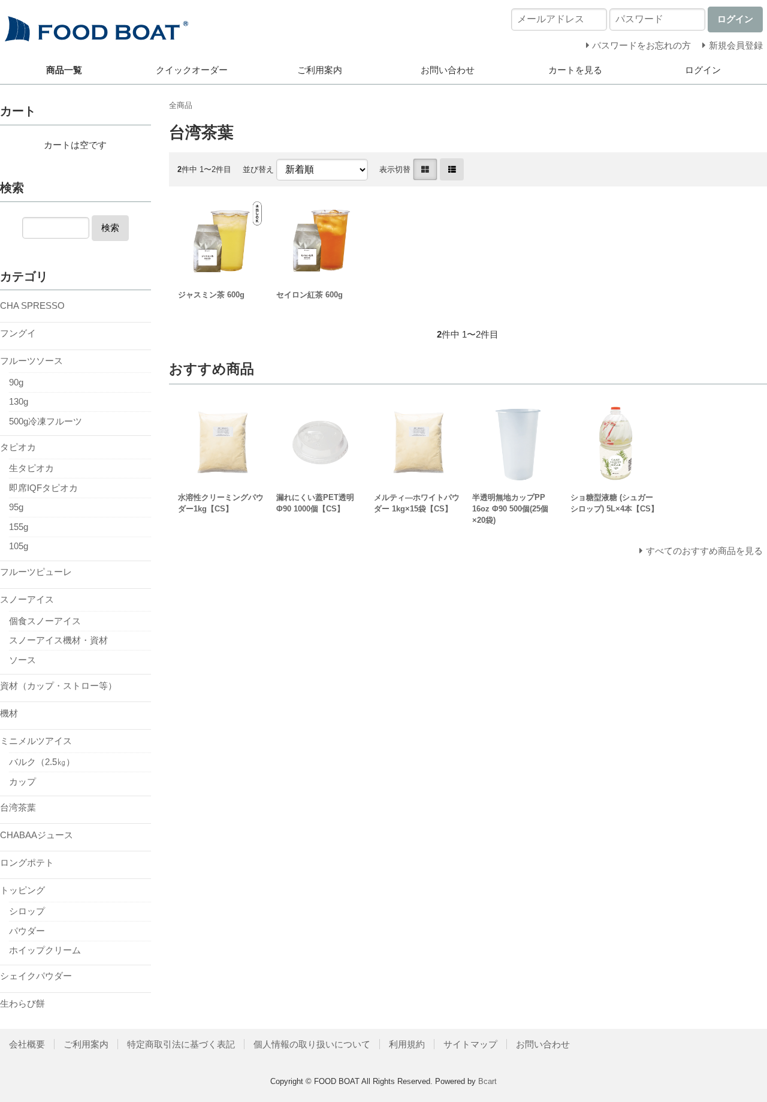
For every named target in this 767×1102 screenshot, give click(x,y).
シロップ (27, 911)
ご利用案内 (319, 70)
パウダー (27, 931)
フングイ (18, 333)
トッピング (22, 890)
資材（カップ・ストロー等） (58, 686)
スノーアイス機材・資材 (58, 640)
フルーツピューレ (36, 572)
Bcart (487, 1081)
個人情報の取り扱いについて (311, 1044)
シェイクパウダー (36, 976)
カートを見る (575, 70)
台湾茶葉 (18, 807)
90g (16, 382)
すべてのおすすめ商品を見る (704, 551)
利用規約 (407, 1044)
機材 (9, 713)
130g (18, 401)
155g (18, 527)
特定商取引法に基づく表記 (181, 1044)
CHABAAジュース (36, 835)
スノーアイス (27, 599)
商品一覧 (64, 70)
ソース (22, 660)
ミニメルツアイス (36, 741)
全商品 (180, 105)
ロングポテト (27, 862)
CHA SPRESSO (32, 305)
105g (18, 546)
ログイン (703, 70)
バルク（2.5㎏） (42, 762)
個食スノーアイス (45, 621)
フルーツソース (31, 361)
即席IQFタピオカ (43, 488)
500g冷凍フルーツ (45, 421)
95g (16, 507)
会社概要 (27, 1044)
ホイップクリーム (45, 950)
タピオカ (18, 447)
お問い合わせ (448, 70)
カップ (22, 781)
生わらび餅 (22, 1003)
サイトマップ (470, 1044)
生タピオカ (31, 468)
